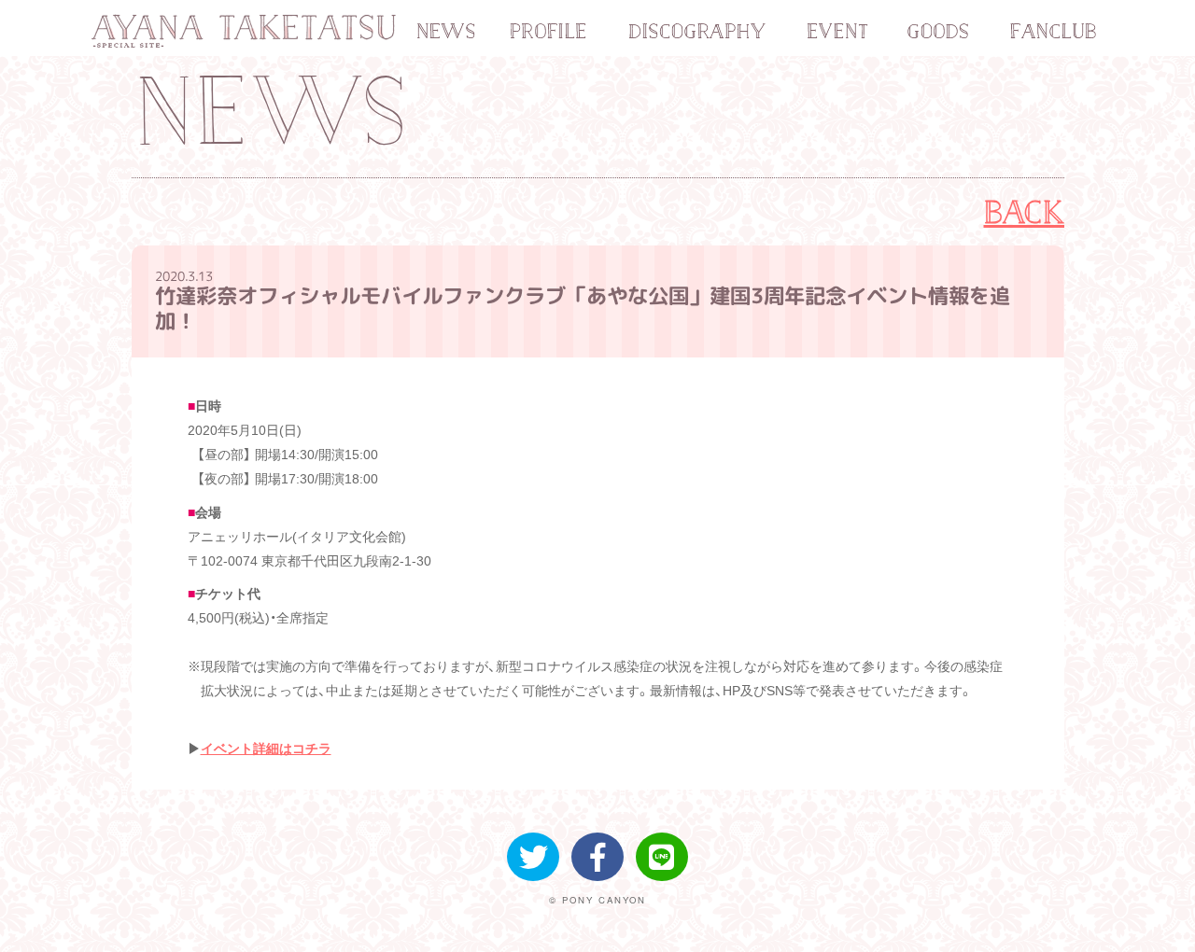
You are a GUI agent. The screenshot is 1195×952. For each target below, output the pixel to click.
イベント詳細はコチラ (266, 748)
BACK (1024, 212)
